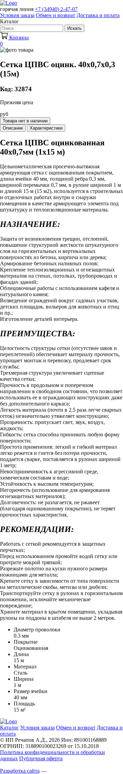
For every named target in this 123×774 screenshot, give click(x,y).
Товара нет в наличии (25, 120)
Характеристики (46, 128)
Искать (74, 28)
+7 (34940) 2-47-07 (56, 9)
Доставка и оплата (98, 15)
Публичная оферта (41, 758)
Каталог (9, 727)
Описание (13, 128)
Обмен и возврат (55, 15)
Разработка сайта (20, 771)
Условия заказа (17, 15)
